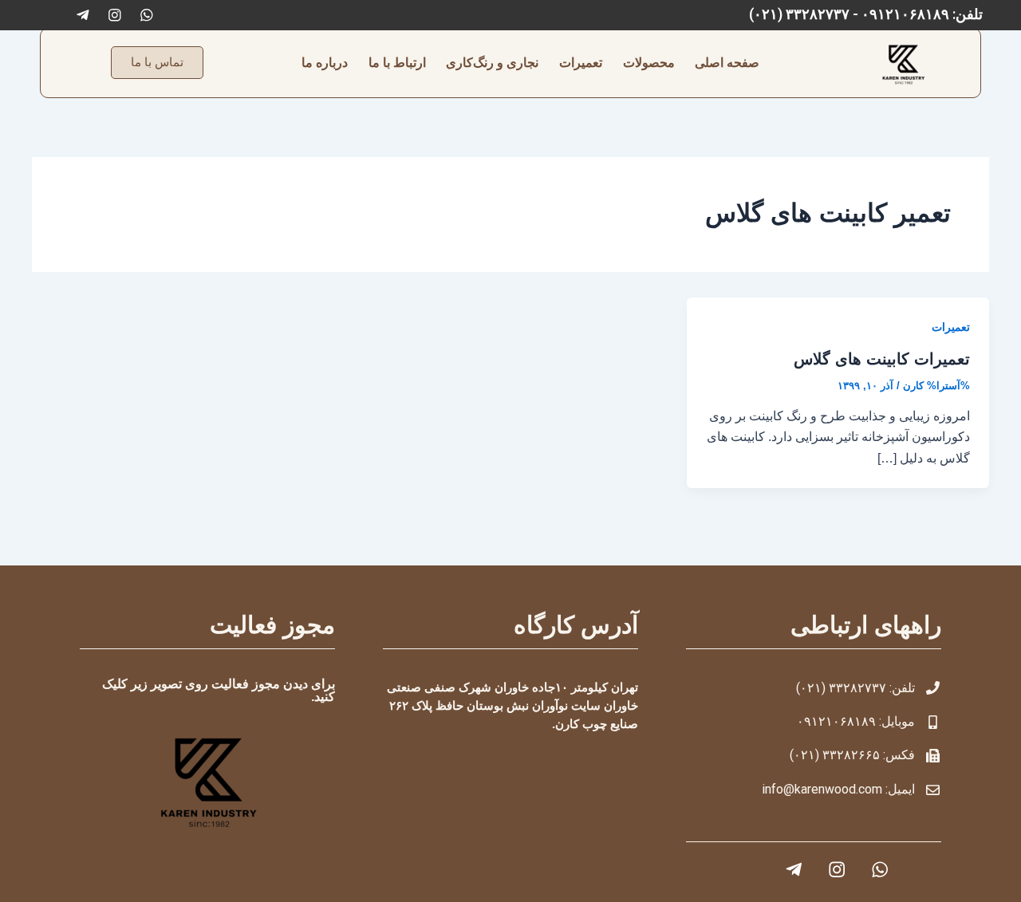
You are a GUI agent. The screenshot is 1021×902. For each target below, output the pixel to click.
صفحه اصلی (727, 62)
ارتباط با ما (397, 62)
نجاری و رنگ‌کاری (492, 62)
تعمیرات (580, 62)
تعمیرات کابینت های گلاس (882, 359)
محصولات (649, 62)
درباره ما (325, 62)
